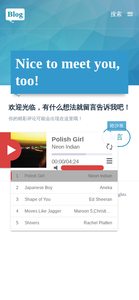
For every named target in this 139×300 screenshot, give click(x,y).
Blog (15, 14)
